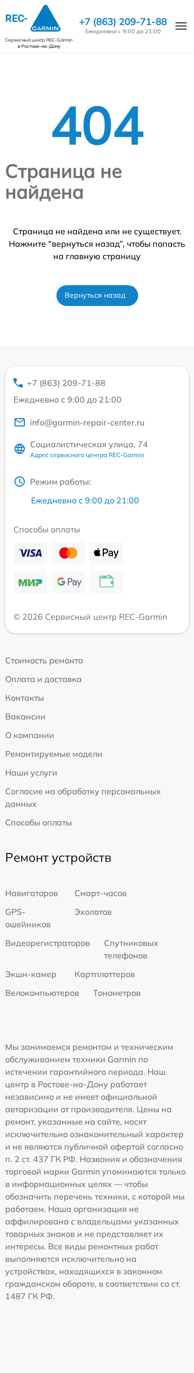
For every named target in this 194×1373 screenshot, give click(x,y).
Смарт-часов (100, 893)
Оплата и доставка (43, 679)
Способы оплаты (38, 822)
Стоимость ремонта (44, 660)
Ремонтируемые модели (53, 754)
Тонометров (117, 993)
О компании (29, 735)
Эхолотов (93, 912)
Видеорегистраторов (47, 943)
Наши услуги (31, 772)
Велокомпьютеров (42, 993)
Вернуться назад (95, 295)
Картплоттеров (104, 974)
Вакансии (25, 716)
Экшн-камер (30, 974)
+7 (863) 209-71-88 (123, 22)
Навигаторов (31, 893)
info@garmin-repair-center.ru (87, 422)
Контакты (24, 697)
